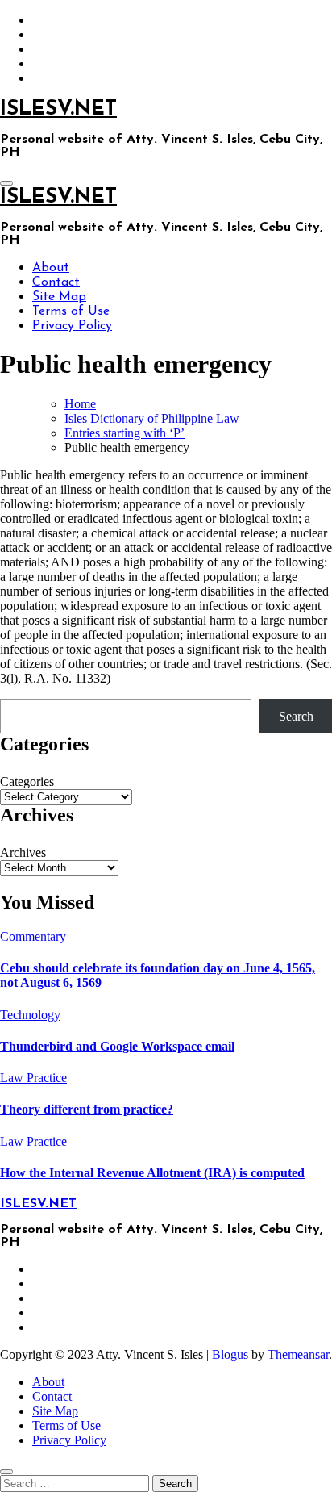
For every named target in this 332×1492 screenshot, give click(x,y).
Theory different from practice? (86, 1109)
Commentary (33, 936)
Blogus (230, 1354)
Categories (27, 781)
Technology (30, 1015)
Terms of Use (71, 311)
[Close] (6, 1471)
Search (296, 716)
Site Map (59, 296)
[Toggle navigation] (6, 183)
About (50, 267)
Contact (56, 282)
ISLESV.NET (58, 109)
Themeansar (298, 1354)
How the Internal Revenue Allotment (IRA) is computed (152, 1173)
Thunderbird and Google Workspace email (117, 1046)
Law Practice (33, 1078)
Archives (23, 852)
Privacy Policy (72, 326)
